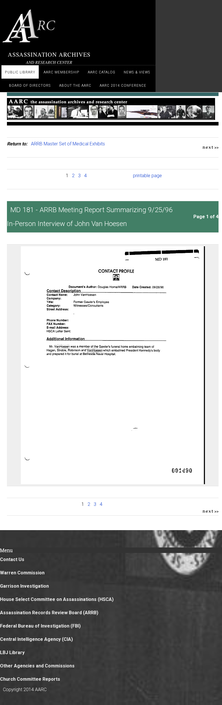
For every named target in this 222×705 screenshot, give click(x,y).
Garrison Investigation (24, 586)
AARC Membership (61, 72)
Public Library (20, 72)
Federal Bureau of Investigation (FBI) (40, 626)
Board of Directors (30, 85)
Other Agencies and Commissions (37, 666)
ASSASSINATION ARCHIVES (49, 54)
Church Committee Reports (30, 679)
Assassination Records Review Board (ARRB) (49, 612)
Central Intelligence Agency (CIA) (36, 639)
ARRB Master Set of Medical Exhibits (68, 144)
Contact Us (12, 559)
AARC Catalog (101, 72)
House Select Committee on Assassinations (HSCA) (57, 599)
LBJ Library (12, 652)
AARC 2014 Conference (123, 85)
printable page (147, 175)
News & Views (137, 72)
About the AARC (75, 85)
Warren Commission (22, 573)
